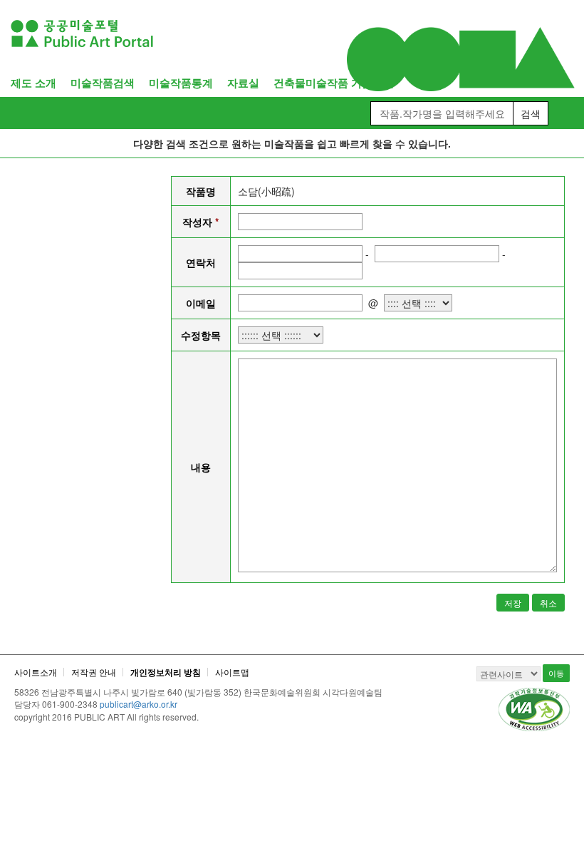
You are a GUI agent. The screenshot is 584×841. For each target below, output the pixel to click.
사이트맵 (232, 672)
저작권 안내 (93, 672)
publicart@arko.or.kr (138, 704)
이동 (556, 673)
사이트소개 (35, 672)
